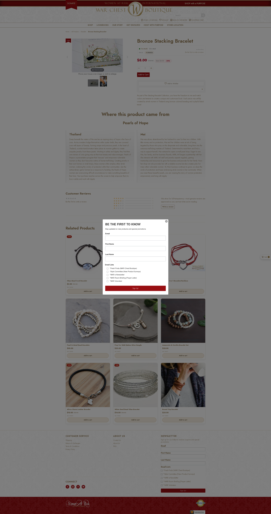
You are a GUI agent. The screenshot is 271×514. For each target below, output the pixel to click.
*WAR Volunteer (116, 281)
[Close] (166, 221)
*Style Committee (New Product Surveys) (125, 271)
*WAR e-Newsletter (117, 274)
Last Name (109, 254)
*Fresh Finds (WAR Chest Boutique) (123, 268)
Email (107, 233)
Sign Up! (136, 288)
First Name (109, 244)
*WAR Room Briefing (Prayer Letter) (123, 278)
